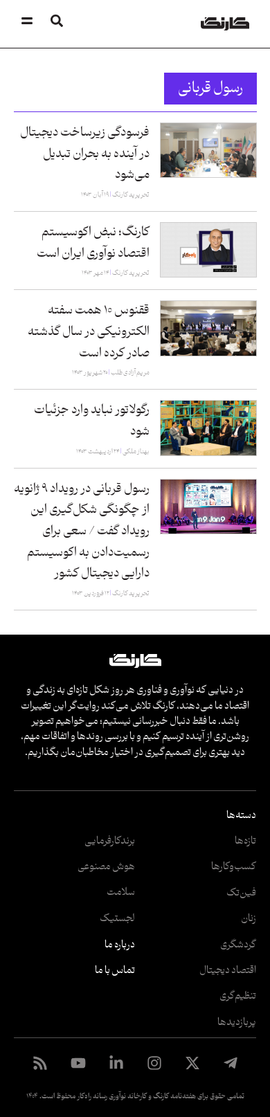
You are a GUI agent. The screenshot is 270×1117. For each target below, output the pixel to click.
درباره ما (120, 945)
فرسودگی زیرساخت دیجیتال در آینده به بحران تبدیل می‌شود (85, 153)
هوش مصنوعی (106, 867)
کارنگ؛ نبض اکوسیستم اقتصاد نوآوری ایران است (93, 243)
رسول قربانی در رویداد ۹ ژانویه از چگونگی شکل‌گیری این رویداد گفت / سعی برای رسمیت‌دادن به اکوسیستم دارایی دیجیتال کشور (82, 531)
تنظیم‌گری (237, 996)
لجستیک (117, 919)
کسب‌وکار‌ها (233, 867)
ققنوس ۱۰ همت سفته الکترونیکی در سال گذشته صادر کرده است (89, 331)
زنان (248, 919)
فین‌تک (241, 893)
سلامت (121, 892)
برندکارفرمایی (109, 841)
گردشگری (238, 945)
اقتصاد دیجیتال (227, 971)
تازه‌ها (245, 841)
